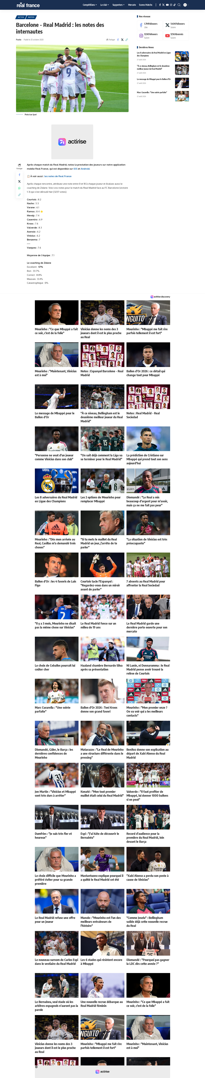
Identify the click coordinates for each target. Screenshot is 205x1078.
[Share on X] (122, 39)
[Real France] (34, 5)
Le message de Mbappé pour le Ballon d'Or (154, 79)
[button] (156, 5)
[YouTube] (167, 5)
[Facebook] (160, 5)
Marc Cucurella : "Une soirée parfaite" (152, 92)
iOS (75, 168)
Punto (18, 39)
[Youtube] (176, 36)
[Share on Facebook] (118, 39)
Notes (31, 17)
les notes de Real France (58, 176)
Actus (21, 17)
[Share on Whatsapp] (19, 188)
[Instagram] (171, 5)
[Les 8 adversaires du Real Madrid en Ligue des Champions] (182, 56)
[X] (163, 5)
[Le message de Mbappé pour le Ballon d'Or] (182, 83)
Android (85, 168)
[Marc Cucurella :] (182, 96)
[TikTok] (174, 5)
